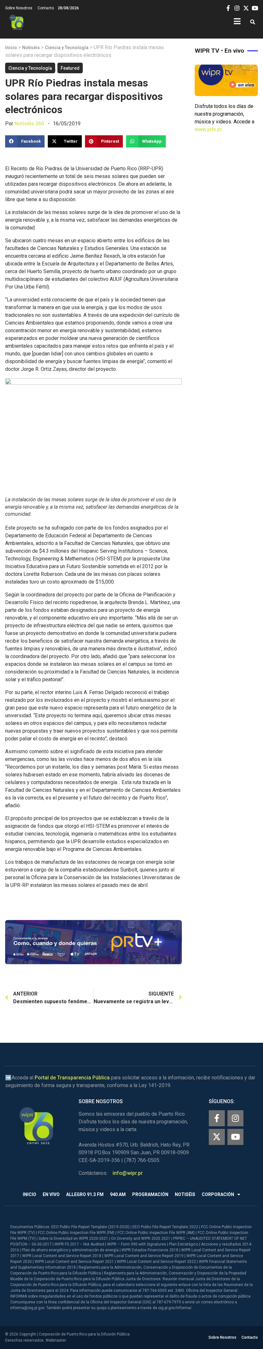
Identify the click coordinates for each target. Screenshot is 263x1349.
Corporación (218, 1194)
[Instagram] (235, 1118)
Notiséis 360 (29, 124)
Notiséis (31, 47)
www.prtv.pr (208, 129)
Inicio (11, 47)
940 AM (118, 1194)
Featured (70, 68)
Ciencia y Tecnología (67, 47)
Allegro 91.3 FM (85, 1194)
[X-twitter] (217, 1137)
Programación (150, 1194)
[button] (252, 22)
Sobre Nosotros (18, 8)
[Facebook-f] (217, 1118)
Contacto (46, 8)
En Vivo (51, 1194)
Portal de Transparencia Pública (72, 1078)
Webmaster (56, 1340)
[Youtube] (235, 1137)
